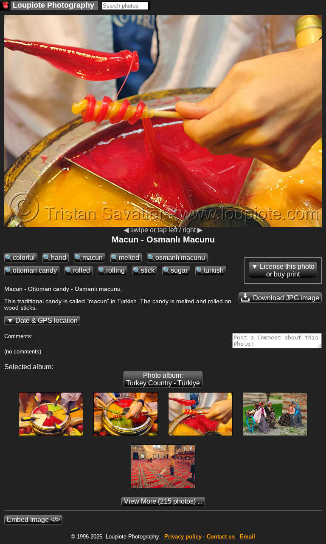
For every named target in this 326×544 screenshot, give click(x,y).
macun (92, 257)
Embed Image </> (33, 519)
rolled (81, 270)
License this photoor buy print (287, 270)
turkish (214, 270)
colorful (24, 257)
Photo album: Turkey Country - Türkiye (163, 379)
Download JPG (285, 298)
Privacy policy (183, 536)
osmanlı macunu (180, 257)
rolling (115, 270)
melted (129, 257)
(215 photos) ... (163, 501)
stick (148, 270)
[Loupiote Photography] (4, 6)
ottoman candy (35, 270)
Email (247, 536)
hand (58, 257)
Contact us (221, 536)
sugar (179, 270)
